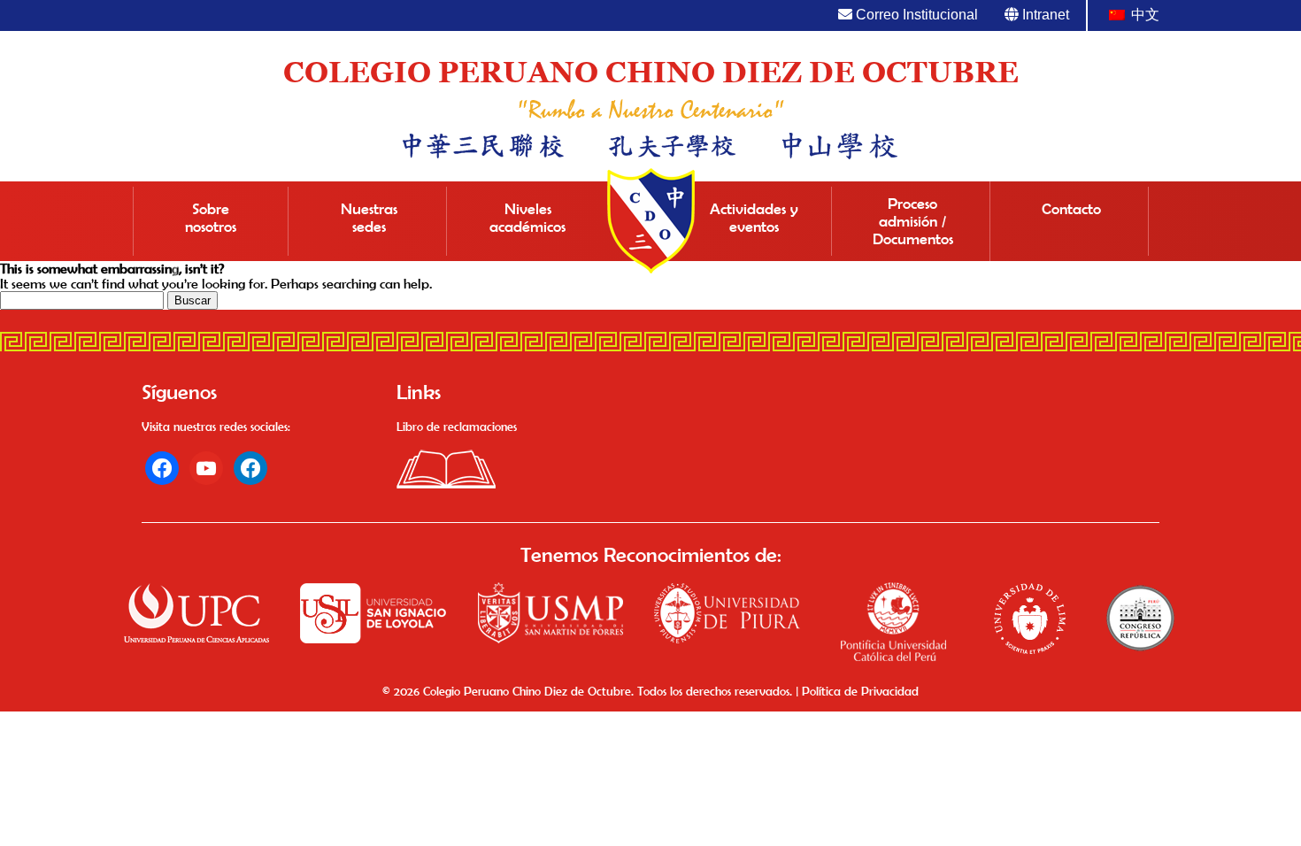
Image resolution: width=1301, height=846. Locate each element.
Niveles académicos (527, 217)
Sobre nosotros (210, 217)
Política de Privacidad (860, 691)
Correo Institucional (915, 14)
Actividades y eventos (754, 217)
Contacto (1071, 209)
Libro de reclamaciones (456, 426)
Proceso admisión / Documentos (913, 221)
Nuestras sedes (369, 217)
